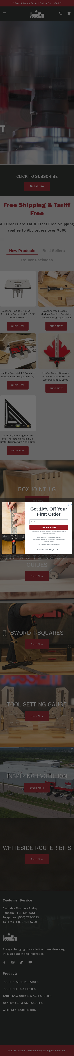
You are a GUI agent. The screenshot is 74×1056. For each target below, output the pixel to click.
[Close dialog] (69, 504)
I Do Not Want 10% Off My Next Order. (49, 550)
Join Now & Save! (49, 527)
